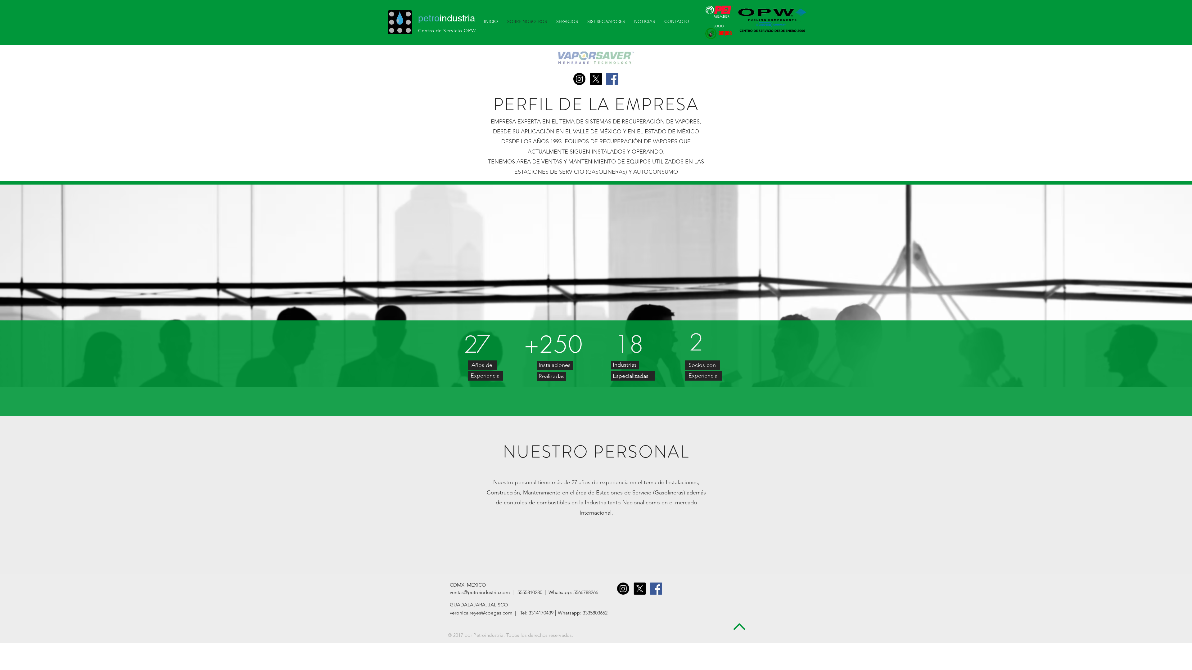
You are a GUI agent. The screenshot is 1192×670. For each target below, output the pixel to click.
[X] (596, 79)
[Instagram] (579, 79)
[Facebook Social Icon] (612, 79)
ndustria (446, 18)
